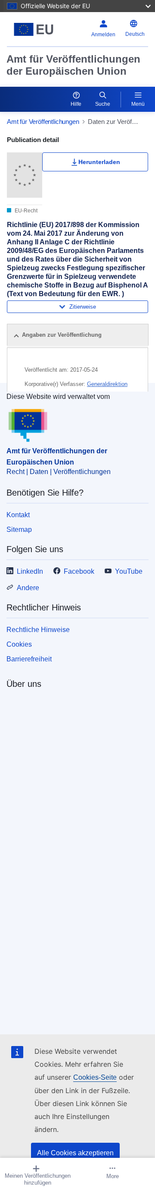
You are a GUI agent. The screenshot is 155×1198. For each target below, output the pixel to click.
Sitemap (19, 529)
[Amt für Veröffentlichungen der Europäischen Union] (34, 29)
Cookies (19, 644)
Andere (28, 587)
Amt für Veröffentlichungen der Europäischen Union (73, 65)
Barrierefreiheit (29, 659)
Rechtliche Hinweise (38, 629)
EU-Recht (25, 211)
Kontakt (18, 514)
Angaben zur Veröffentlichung (62, 335)
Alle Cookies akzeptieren (75, 1153)
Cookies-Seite (95, 1077)
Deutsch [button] (135, 34)
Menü (138, 104)
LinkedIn (30, 571)
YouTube (129, 571)
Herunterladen (99, 161)
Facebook (79, 571)
